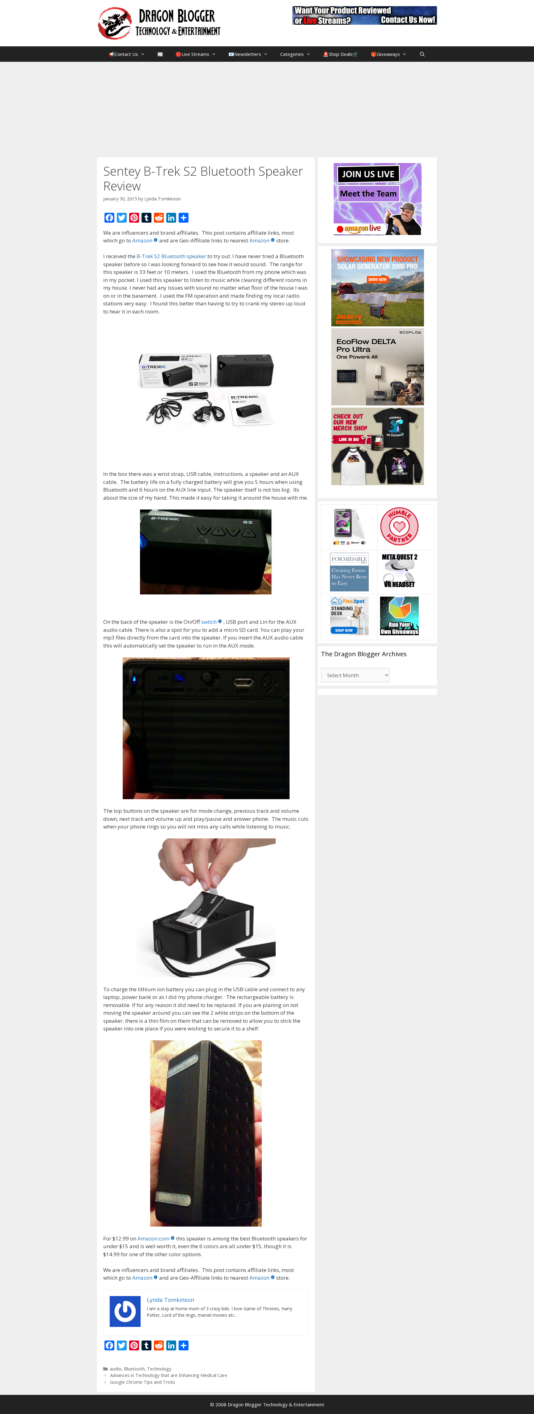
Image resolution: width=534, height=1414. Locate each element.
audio (115, 1369)
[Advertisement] (267, 108)
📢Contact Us (123, 54)
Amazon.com (153, 1238)
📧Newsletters (244, 54)
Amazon (142, 240)
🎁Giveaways (385, 54)
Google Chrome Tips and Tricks (142, 1382)
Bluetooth (134, 1369)
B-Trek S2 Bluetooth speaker (171, 256)
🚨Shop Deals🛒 (340, 54)
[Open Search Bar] (422, 54)
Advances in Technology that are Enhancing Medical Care (168, 1375)
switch (209, 621)
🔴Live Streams (192, 54)
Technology (159, 1369)
